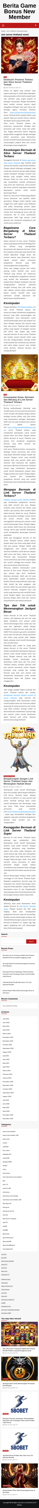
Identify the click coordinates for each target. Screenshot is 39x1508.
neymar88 (6, 1158)
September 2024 (8, 1093)
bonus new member (9, 1131)
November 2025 (8, 1041)
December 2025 (8, 1037)
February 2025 (7, 1074)
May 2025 (6, 1063)
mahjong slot (7, 1154)
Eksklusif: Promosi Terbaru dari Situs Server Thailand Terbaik (18, 82)
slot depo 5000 (6, 1313)
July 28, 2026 (12, 1387)
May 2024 (6, 1107)
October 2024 (7, 1089)
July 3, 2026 (12, 1494)
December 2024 (8, 1081)
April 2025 (6, 1067)
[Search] (36, 25)
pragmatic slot (6, 1306)
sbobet (5, 1165)
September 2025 (8, 1048)
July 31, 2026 (12, 1353)
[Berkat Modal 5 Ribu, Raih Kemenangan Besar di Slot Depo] (19, 1475)
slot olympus (5, 1289)
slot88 (5, 1226)
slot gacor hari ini (8, 1211)
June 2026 (6, 1022)
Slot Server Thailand (9, 776)
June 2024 (6, 1104)
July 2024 (6, 1100)
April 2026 (6, 1030)
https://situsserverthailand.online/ (22, 112)
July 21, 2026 (12, 1424)
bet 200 (3, 1257)
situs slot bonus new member (12, 1177)
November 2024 (8, 1085)
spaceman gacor (8, 1237)
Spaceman (6, 1234)
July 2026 (6, 1019)
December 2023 (8, 1115)
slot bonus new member (10, 1196)
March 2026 (7, 1033)
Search (4, 934)
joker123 (4, 1264)
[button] (3, 25)
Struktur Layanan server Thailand (16, 500)
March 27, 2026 (15, 787)
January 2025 (7, 1078)
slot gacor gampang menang (10, 1310)
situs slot (4, 1296)
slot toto (4, 1268)
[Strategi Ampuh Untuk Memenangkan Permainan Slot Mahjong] (19, 1369)
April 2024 (6, 1111)
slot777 (5, 1222)
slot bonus (6, 1192)
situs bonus (6, 1173)
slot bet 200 (7, 1188)
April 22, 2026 (14, 87)
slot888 (5, 1230)
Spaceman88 (7, 1241)
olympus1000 (7, 1162)
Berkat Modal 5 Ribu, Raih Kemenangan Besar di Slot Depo (18, 992)
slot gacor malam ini (7, 1299)
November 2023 (8, 1118)
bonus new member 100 (10, 1135)
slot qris (5, 1215)
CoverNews (28, 1502)
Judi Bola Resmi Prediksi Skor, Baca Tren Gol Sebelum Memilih (17, 983)
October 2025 (7, 1044)
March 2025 (7, 1070)
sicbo (4, 1169)
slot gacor (6, 1207)
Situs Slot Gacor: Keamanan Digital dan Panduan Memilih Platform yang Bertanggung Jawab (18, 956)
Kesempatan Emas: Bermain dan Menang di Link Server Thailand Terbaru (19, 399)
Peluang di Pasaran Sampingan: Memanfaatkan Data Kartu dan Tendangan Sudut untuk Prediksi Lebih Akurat (19, 974)
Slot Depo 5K (7, 1203)
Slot (5, 77)
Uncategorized (8, 1249)
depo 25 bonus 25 (7, 1286)
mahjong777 (5, 1274)
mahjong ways (5, 1279)
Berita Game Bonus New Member (19, 11)
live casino (6, 1150)
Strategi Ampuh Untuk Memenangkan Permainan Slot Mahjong (19, 965)
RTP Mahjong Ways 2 (25, 307)
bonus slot (6, 1139)
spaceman (4, 1283)
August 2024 (7, 1096)
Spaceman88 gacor (9, 1245)
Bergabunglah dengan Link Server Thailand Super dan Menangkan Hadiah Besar (18, 781)
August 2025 (7, 1052)
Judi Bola (6, 1146)
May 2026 (6, 1026)
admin (7, 87)
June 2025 (6, 1059)
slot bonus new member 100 (12, 1200)
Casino (5, 1143)
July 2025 (6, 1056)
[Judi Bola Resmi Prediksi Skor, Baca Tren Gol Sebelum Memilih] (19, 1441)
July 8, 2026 (12, 1459)
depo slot (4, 1271)
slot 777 (5, 1184)
